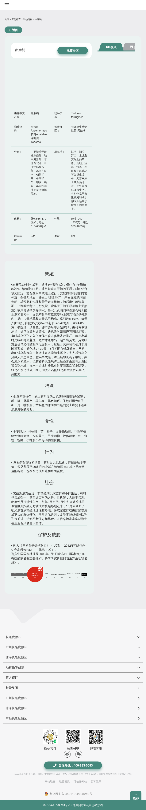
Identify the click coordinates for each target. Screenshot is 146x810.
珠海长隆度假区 (16, 708)
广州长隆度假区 (16, 698)
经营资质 (64, 781)
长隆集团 (12, 687)
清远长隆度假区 (16, 718)
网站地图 (50, 781)
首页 (7, 19)
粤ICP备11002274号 (55, 805)
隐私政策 (96, 781)
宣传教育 (16, 19)
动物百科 (27, 19)
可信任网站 (80, 781)
